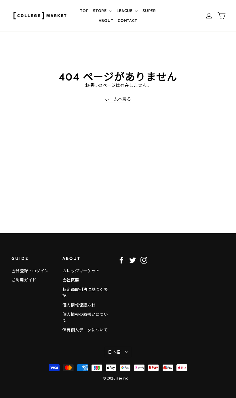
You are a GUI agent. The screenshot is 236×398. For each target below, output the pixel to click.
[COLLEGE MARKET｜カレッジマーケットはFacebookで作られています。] (121, 260)
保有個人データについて (85, 330)
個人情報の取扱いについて (85, 317)
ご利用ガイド (24, 280)
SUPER (149, 10)
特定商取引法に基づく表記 (85, 292)
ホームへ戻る (118, 99)
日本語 (114, 352)
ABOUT (106, 20)
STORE (100, 10)
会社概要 (70, 280)
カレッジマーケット (81, 270)
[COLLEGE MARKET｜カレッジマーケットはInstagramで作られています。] (143, 260)
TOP (84, 10)
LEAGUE (125, 10)
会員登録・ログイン (30, 270)
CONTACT (127, 20)
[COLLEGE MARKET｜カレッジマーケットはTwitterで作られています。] (132, 260)
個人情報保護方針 (79, 305)
